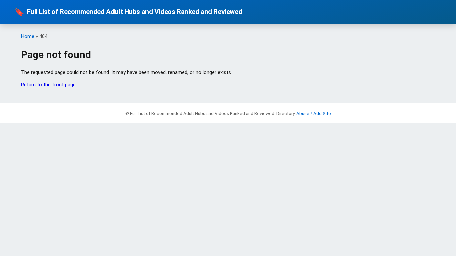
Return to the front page (48, 85)
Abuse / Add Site (313, 113)
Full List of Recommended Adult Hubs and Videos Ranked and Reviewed (128, 12)
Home (27, 36)
